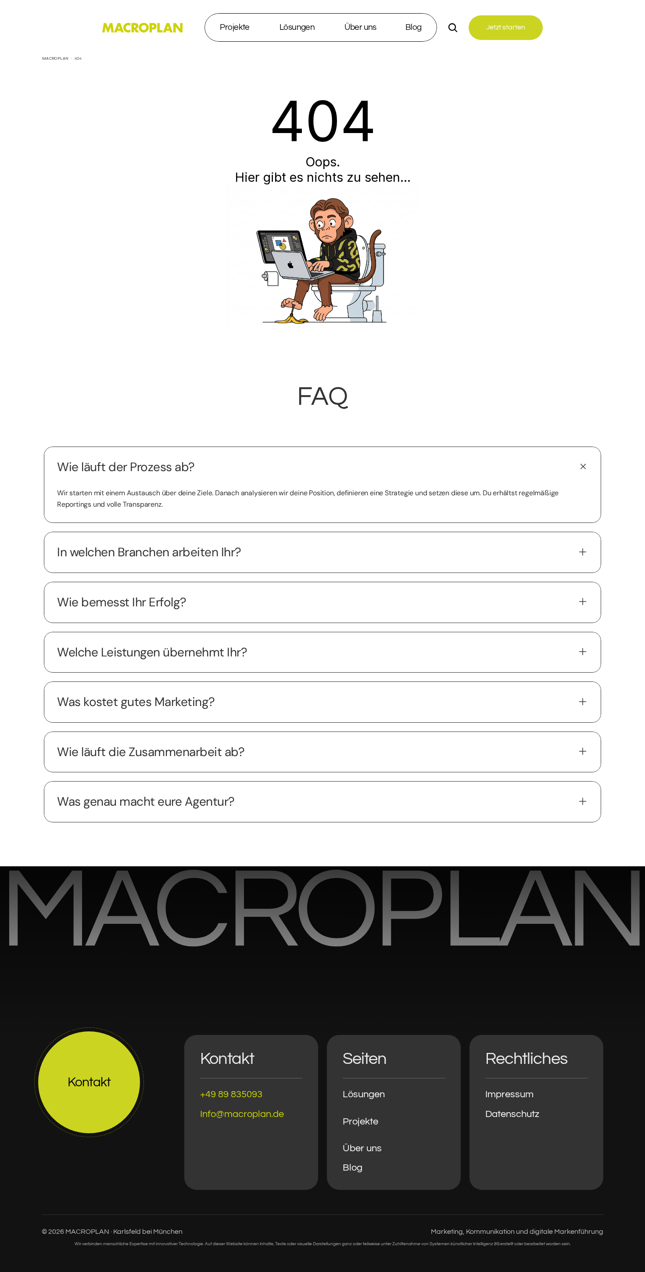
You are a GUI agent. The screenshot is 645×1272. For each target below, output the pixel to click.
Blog (352, 1168)
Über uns (362, 1148)
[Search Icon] (453, 27)
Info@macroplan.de (242, 1114)
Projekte (360, 1122)
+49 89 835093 (231, 1094)
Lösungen (364, 1094)
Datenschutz (512, 1114)
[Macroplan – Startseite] (142, 27)
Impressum (509, 1094)
